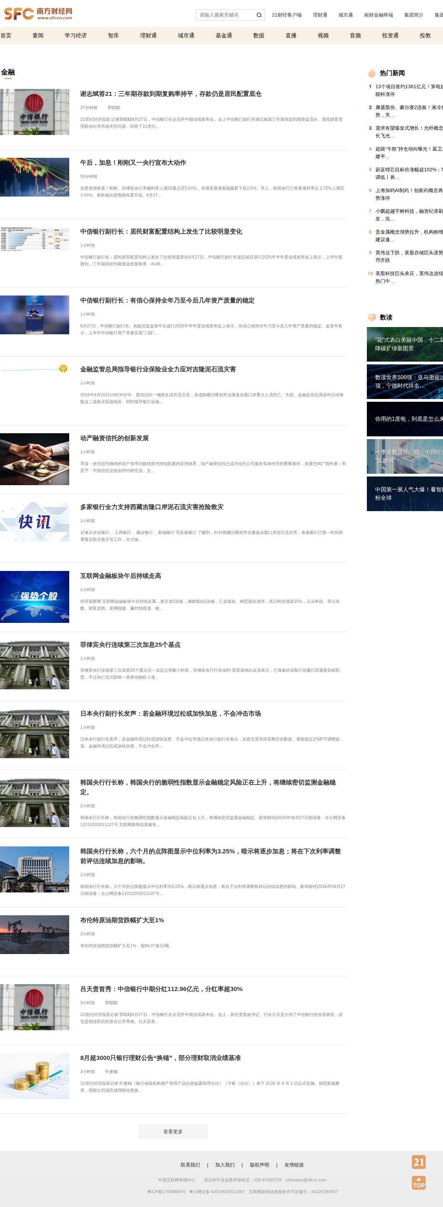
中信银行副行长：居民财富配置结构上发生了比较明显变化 (161, 231)
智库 (113, 35)
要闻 (38, 35)
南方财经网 (38, 11)
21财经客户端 (287, 15)
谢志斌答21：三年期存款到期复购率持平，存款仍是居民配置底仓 (171, 93)
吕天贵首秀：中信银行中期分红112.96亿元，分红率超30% (161, 989)
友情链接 (294, 1165)
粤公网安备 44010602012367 (217, 1191)
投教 (425, 35)
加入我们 (225, 1165)
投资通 (390, 35)
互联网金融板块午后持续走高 (120, 575)
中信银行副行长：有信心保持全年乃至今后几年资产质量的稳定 (167, 300)
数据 (258, 35)
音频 (355, 35)
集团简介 (414, 15)
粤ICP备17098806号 (166, 1191)
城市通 (345, 15)
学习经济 (76, 35)
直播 (291, 35)
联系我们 (190, 1165)
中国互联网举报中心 (177, 1180)
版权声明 (259, 1165)
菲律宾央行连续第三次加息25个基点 (130, 644)
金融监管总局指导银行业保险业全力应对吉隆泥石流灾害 (158, 369)
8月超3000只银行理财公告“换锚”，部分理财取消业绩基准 (160, 1057)
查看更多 (173, 1131)
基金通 (224, 35)
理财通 (320, 15)
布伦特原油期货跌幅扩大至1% (122, 920)
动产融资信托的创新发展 (114, 438)
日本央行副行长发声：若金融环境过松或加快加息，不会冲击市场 (170, 713)
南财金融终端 (378, 15)
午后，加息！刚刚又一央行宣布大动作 (133, 162)
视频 (323, 35)
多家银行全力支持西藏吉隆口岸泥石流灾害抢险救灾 (152, 506)
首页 (5, 35)
